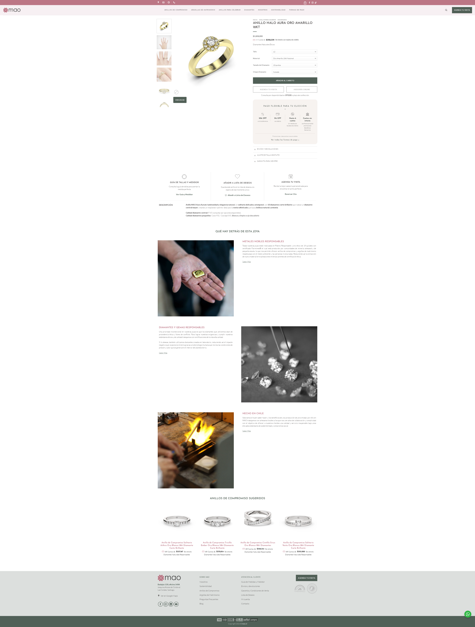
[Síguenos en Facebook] (309, 3)
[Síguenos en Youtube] (176, 604)
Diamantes (249, 10)
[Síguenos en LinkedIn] (170, 604)
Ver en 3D (180, 100)
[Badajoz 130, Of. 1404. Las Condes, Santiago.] (159, 2)
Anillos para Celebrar (230, 10)
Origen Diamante (259, 72)
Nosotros (263, 10)
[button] (305, 2)
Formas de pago (296, 10)
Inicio (255, 20)
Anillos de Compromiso (175, 10)
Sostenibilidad (278, 10)
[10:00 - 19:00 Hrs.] (169, 2)
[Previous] (178, 68)
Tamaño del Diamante (261, 65)
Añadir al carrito (285, 80)
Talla (255, 52)
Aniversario (282, 20)
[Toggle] (255, 149)
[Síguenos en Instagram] (313, 3)
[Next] (244, 68)
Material (256, 58)
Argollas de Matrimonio (203, 10)
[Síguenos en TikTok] (316, 3)
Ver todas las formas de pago (285, 140)
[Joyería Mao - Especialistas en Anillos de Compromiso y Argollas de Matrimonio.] (12, 10)
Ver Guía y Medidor (184, 194)
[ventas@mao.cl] (163, 2)
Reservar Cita (291, 194)
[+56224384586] (174, 2)
